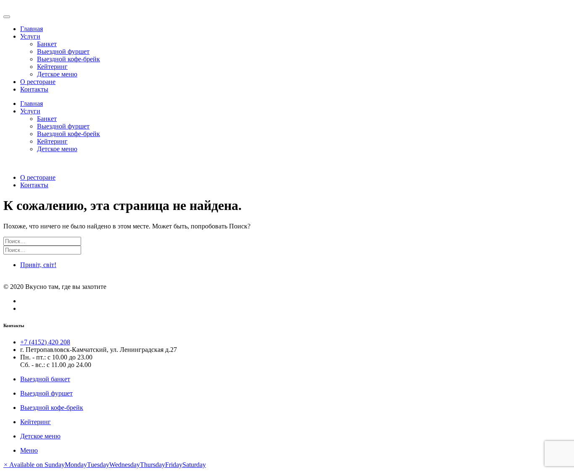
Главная (31, 28)
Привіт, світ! (38, 264)
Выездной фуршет (63, 51)
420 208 (45, 342)
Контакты (34, 89)
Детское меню (57, 74)
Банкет (47, 43)
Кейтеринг (52, 66)
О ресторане (37, 81)
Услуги (30, 36)
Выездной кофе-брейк (68, 59)
